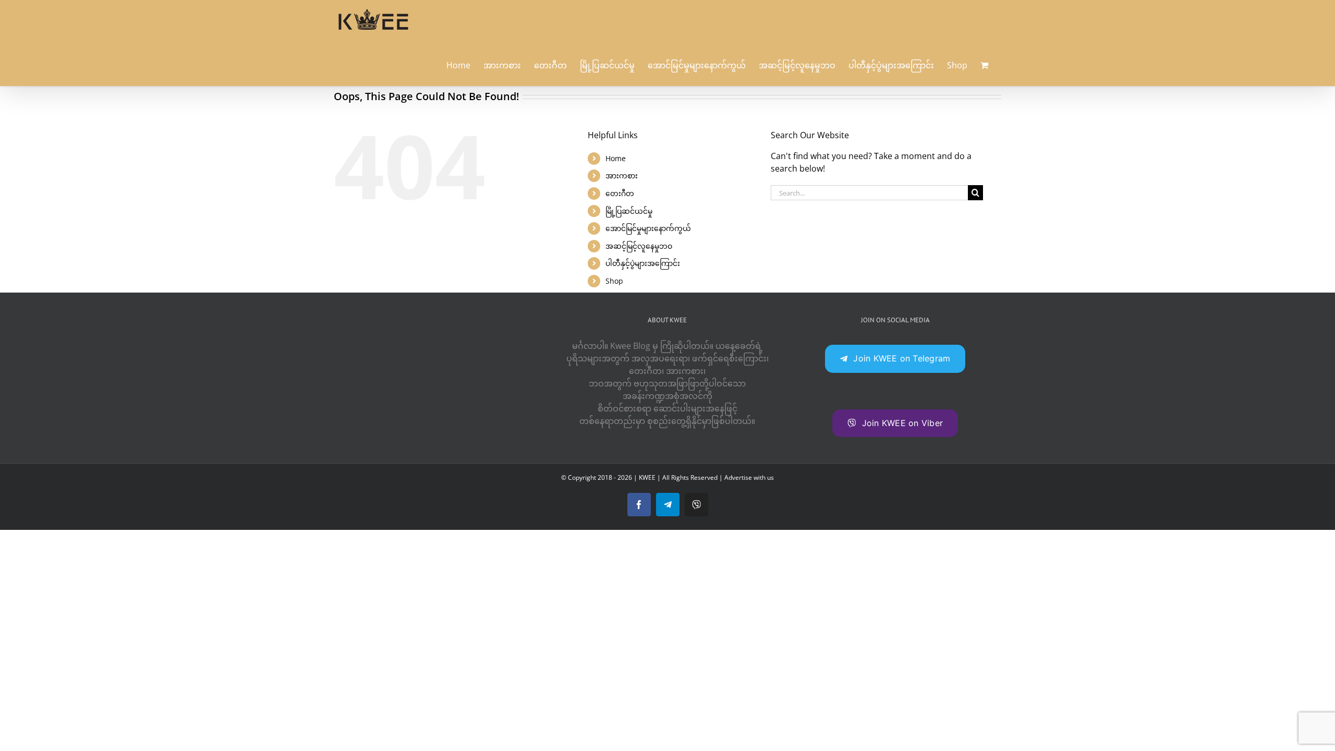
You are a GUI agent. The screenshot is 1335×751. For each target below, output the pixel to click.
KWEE (647, 477)
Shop (614, 281)
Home (615, 158)
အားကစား (621, 175)
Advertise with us (749, 477)
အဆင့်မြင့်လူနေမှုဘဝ (638, 246)
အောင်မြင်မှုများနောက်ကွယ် (648, 228)
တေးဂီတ (619, 193)
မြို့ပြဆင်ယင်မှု (628, 211)
